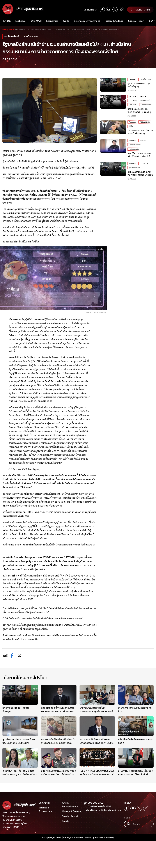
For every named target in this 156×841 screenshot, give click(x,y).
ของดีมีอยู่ (132, 100)
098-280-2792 (95, 802)
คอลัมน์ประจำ (12, 36)
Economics (52, 21)
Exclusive (20, 21)
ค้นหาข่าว (92, 9)
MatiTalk (143, 140)
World (66, 21)
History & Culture (114, 21)
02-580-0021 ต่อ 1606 (99, 806)
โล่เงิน (131, 126)
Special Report (136, 21)
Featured (132, 79)
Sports (65, 821)
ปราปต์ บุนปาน (146, 104)
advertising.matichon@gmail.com (103, 810)
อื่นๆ (151, 21)
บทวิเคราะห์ (36, 21)
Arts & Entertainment (70, 804)
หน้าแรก (6, 21)
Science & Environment (87, 21)
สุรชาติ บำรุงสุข (145, 79)
